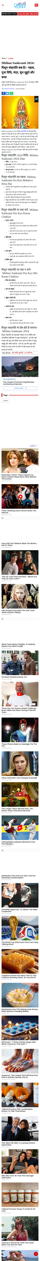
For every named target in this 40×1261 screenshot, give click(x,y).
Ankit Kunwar (9, 88)
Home (4, 58)
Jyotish (10, 58)
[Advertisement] (20, 36)
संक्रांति (23, 131)
